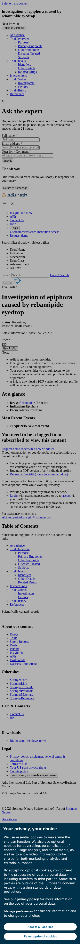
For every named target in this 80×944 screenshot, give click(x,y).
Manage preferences (18, 911)
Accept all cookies (40, 926)
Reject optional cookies (40, 936)
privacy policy (28, 899)
